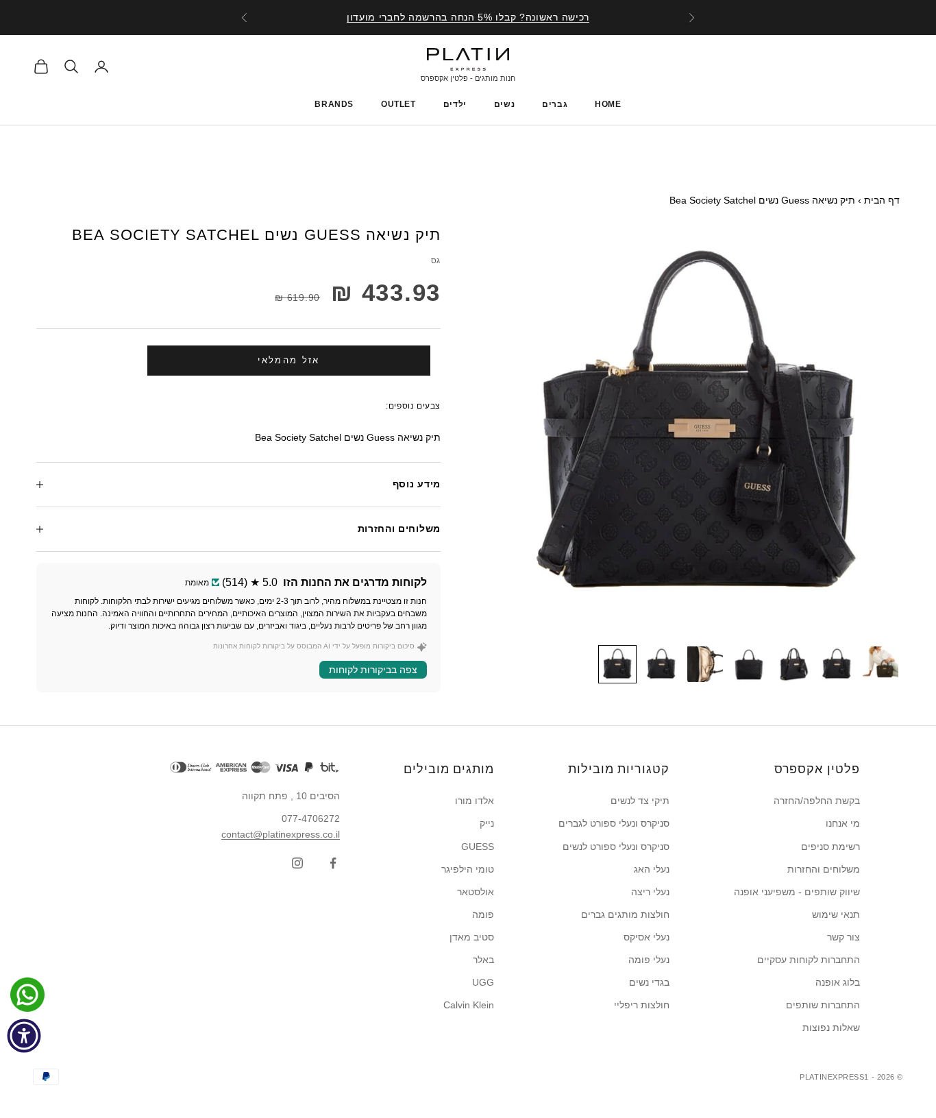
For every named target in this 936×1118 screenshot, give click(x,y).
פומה (483, 914)
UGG (483, 982)
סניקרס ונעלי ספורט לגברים (613, 823)
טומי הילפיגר (467, 869)
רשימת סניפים (830, 846)
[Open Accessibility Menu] (24, 1036)
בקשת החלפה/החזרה (817, 800)
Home (608, 104)
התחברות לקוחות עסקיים (808, 959)
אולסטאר (475, 891)
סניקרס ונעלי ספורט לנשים (616, 846)
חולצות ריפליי (641, 1004)
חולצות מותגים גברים (625, 914)
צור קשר (843, 937)
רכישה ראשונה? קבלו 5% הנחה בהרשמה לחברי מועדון (468, 17)
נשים (504, 104)
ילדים (455, 104)
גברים (554, 104)
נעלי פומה (648, 959)
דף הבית (882, 200)
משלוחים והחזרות (823, 869)
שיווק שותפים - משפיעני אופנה (797, 891)
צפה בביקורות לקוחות (373, 669)
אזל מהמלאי (288, 360)
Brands (334, 104)
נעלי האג (651, 869)
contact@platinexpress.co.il (280, 834)
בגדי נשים (649, 982)
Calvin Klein (468, 1004)
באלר (483, 959)
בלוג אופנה (837, 982)
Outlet (398, 104)
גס (436, 260)
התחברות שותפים (823, 1004)
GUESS (477, 846)
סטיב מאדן (471, 937)
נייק (487, 823)
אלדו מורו (474, 800)
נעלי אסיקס (646, 937)
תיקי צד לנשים (640, 800)
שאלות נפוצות (831, 1027)
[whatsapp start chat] (24, 994)
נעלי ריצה (650, 891)
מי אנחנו (843, 823)
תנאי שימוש (836, 914)
